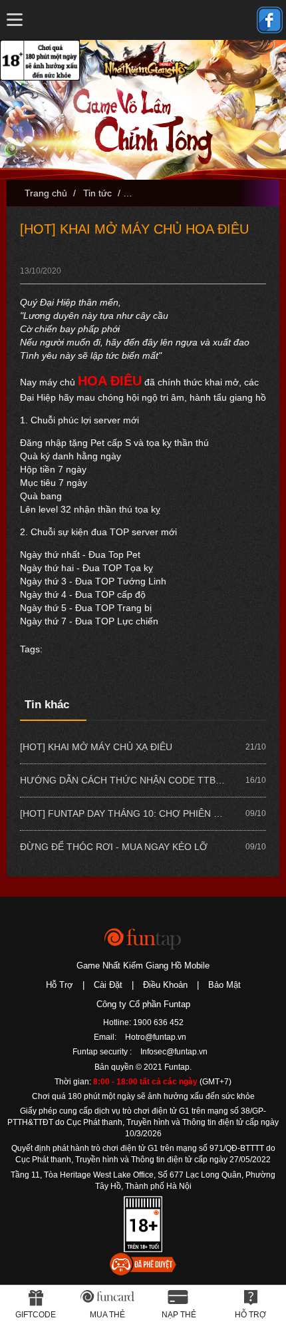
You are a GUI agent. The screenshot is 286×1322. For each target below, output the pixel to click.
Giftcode (35, 1314)
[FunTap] (143, 938)
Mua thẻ (107, 1314)
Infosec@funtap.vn (174, 1051)
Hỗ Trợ (59, 985)
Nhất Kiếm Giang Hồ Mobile (145, 63)
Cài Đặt (108, 985)
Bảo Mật (224, 985)
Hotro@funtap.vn (155, 1037)
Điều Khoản (165, 985)
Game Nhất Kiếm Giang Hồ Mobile (143, 966)
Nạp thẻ (179, 1314)
